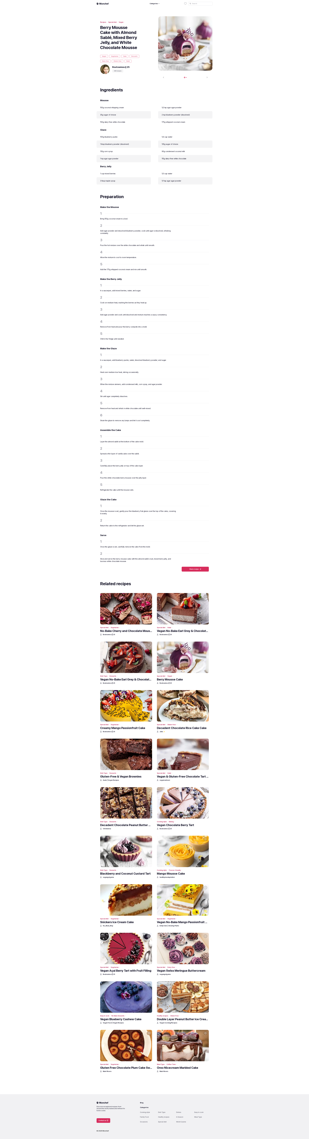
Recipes (103, 22)
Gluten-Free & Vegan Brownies (120, 776)
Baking (171, 822)
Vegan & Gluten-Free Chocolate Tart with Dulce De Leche (183, 776)
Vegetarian (114, 56)
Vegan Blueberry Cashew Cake (120, 1019)
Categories (144, 1107)
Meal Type (160, 1064)
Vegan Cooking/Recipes (168, 1023)
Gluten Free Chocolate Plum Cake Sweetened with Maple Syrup (126, 1067)
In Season (179, 1117)
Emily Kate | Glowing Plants (169, 926)
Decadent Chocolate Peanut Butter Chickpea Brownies (126, 825)
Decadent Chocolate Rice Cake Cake (182, 728)
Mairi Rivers (107, 1071)
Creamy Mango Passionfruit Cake (122, 728)
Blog (141, 1103)
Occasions (144, 1122)
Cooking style (162, 822)
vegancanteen (165, 780)
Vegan (121, 22)
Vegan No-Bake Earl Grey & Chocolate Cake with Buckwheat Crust (183, 631)
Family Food (144, 1117)
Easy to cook (104, 1016)
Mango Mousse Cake (171, 873)
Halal (128, 61)
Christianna (107, 829)
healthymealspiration (167, 877)
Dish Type (103, 676)
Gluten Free (174, 1016)
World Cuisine (181, 1122)
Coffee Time (171, 1064)
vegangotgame (108, 877)
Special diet (112, 22)
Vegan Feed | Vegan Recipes (113, 1023)
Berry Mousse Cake (170, 679)
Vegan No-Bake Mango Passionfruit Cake (183, 922)
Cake (124, 56)
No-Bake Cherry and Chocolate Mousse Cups (126, 631)
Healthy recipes (162, 1016)
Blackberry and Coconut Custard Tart (125, 873)
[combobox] (200, 3)
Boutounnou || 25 (109, 634)
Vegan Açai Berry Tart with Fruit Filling (125, 970)
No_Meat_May (108, 926)
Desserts (134, 56)
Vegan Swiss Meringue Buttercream (181, 970)
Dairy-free (105, 61)
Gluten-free (117, 61)
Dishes (178, 1112)
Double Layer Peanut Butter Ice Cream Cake (183, 1019)
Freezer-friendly (175, 870)
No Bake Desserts (117, 1016)
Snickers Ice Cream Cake (117, 922)
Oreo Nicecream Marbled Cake (177, 1067)
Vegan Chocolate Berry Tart (175, 825)
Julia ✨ (162, 731)
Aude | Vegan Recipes (111, 780)
